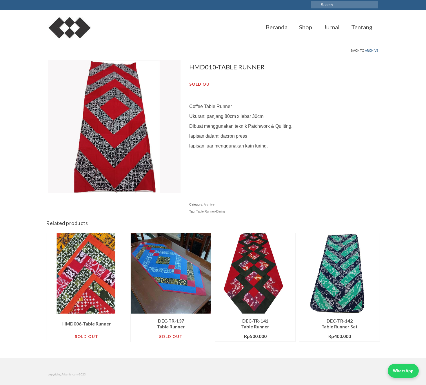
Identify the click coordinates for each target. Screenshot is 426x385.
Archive (371, 50)
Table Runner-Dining (210, 211)
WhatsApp (403, 370)
